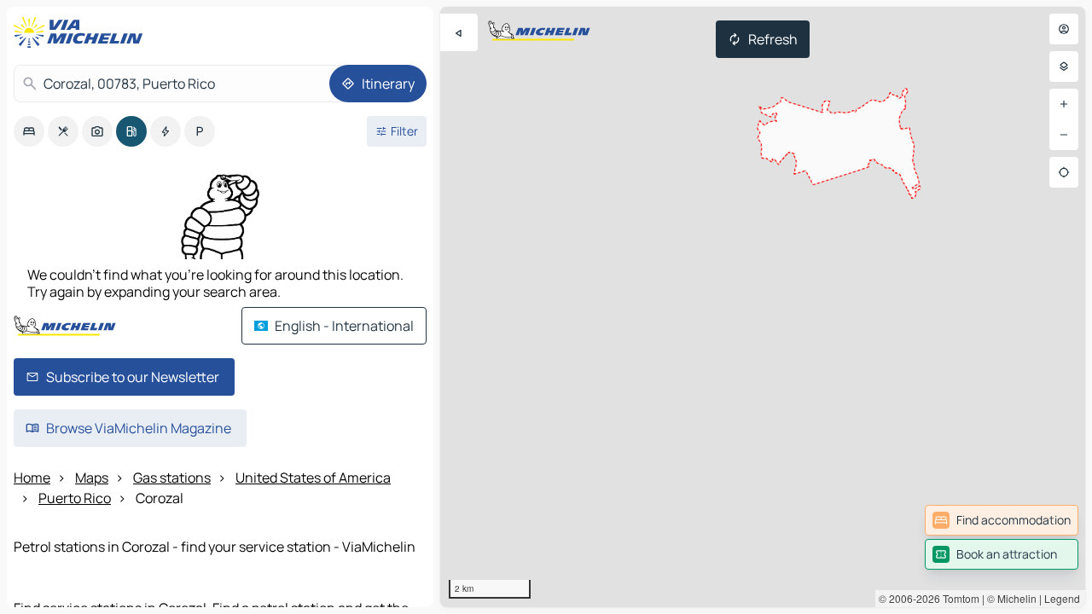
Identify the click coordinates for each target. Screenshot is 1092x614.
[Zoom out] (1063, 134)
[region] (762, 307)
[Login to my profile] (1063, 29)
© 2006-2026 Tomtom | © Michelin (958, 598)
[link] (1001, 520)
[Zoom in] (1063, 104)
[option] (29, 131)
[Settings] (1063, 66)
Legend (1062, 598)
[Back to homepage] (82, 32)
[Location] (1063, 172)
